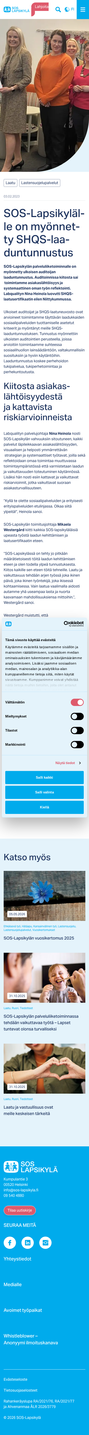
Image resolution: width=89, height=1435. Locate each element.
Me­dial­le (13, 1286)
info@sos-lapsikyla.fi (21, 1190)
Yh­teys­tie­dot (17, 1260)
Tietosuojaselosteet (20, 1390)
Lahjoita (42, 6)
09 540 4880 (14, 1195)
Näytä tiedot (65, 763)
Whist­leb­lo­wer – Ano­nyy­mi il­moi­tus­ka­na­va (31, 1340)
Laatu (10, 182)
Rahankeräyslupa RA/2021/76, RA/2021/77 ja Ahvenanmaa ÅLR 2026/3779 (39, 1404)
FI (67, 9)
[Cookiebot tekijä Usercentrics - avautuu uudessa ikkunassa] (64, 624)
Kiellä (44, 807)
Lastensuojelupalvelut (39, 182)
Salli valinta (44, 792)
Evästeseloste (15, 1379)
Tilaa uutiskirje (20, 1210)
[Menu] (82, 10)
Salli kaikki (44, 777)
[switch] (77, 716)
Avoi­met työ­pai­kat (23, 1312)
